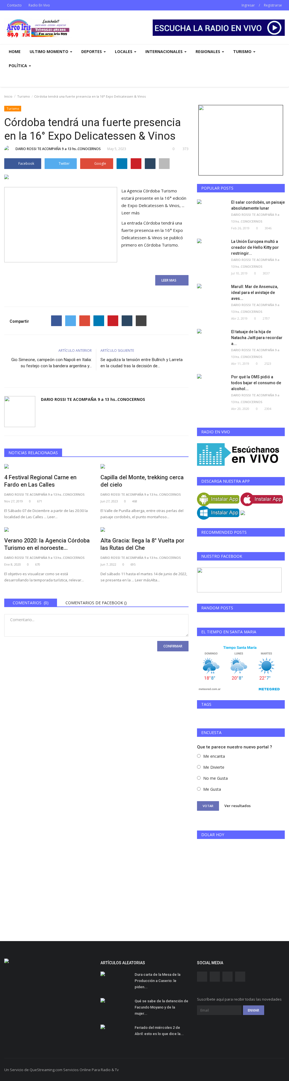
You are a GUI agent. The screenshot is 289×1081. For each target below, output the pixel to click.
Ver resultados (237, 805)
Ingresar (248, 5)
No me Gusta (215, 778)
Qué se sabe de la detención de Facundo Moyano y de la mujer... (161, 1007)
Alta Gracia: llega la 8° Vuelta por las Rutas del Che (142, 544)
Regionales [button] (208, 51)
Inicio (8, 96)
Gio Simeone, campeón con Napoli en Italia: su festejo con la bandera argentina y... (51, 362)
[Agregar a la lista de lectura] (164, 163)
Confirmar (172, 646)
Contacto (14, 5)
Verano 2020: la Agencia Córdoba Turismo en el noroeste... (47, 544)
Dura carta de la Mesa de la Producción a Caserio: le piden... (157, 980)
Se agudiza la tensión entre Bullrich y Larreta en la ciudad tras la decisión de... (141, 362)
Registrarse (273, 5)
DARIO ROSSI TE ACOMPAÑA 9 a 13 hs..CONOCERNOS (58, 148)
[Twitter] (70, 320)
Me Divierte (213, 767)
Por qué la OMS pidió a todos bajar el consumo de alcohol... (256, 383)
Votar (208, 806)
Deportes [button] (92, 51)
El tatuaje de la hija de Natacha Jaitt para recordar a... (257, 337)
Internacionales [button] (164, 51)
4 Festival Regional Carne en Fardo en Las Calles (40, 481)
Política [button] (18, 65)
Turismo (23, 96)
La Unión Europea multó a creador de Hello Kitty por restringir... (255, 247)
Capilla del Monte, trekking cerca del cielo (142, 481)
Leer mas (170, 280)
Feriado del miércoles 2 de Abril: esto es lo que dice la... (159, 1030)
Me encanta (214, 756)
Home (15, 51)
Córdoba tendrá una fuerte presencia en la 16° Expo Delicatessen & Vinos (152, 230)
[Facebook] (56, 320)
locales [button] (124, 51)
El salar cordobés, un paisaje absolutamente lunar (258, 205)
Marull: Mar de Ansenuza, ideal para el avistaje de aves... (254, 292)
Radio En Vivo (39, 5)
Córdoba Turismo (161, 245)
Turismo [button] (243, 51)
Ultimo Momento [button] (49, 51)
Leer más (130, 213)
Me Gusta (212, 789)
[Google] (84, 320)
